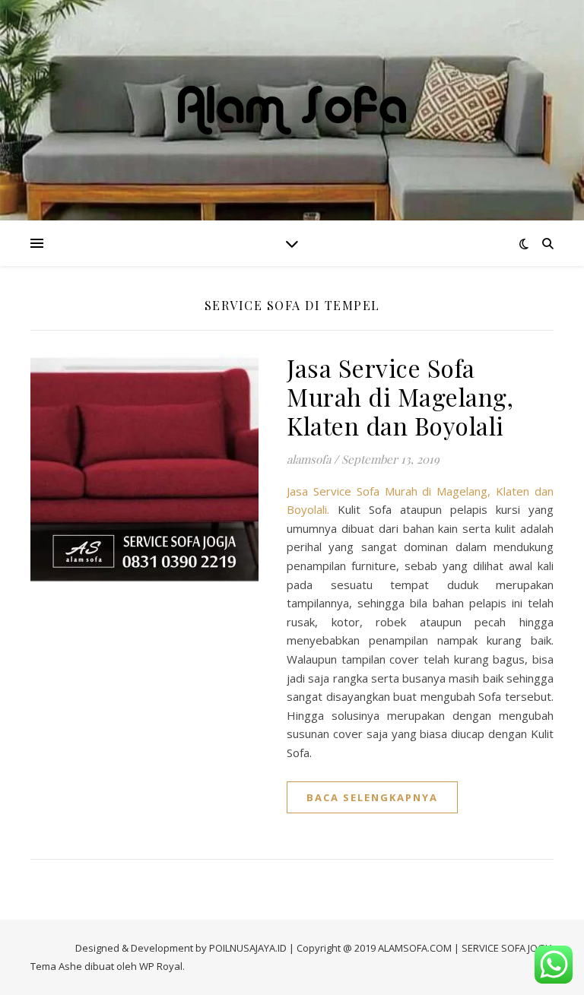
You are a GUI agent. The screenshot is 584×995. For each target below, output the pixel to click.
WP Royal (160, 966)
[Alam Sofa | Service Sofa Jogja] (292, 110)
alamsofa (309, 459)
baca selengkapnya (372, 797)
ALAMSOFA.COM (415, 948)
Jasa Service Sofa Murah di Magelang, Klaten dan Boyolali (400, 396)
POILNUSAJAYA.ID (248, 948)
